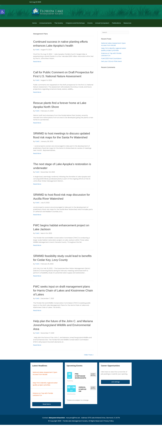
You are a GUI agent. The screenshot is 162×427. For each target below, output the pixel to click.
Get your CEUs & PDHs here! (111, 61)
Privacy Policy (109, 421)
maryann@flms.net (73, 418)
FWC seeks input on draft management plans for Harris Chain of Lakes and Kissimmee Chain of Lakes (63, 290)
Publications (116, 23)
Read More (37, 61)
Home (34, 23)
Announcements (45, 23)
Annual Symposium (102, 23)
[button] (2, 11)
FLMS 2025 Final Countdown (111, 58)
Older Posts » (89, 355)
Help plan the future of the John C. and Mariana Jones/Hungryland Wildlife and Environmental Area (63, 325)
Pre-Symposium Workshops (80, 376)
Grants (90, 23)
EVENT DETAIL (93, 374)
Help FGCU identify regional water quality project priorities (113, 49)
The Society (58, 23)
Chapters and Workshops (75, 23)
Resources (127, 23)
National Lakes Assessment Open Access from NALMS (113, 44)
